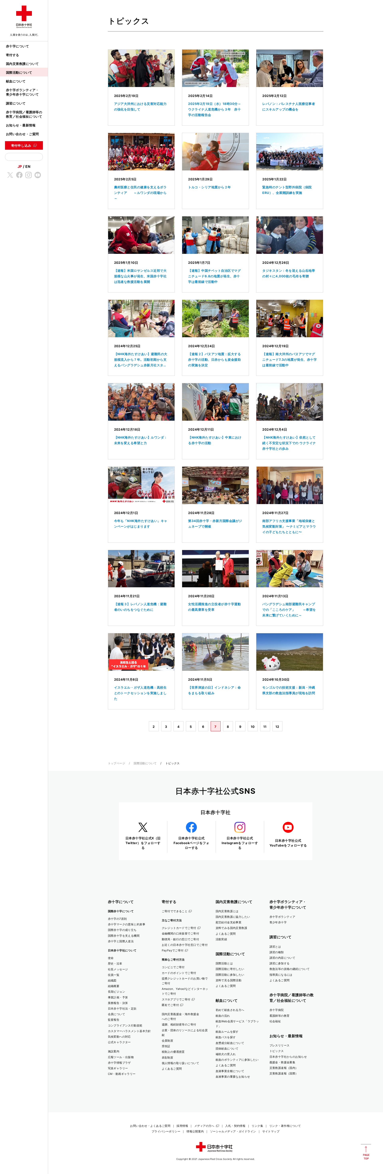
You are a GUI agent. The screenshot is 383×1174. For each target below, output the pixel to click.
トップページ (116, 763)
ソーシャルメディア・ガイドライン (233, 1131)
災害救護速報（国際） (283, 1073)
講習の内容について (282, 957)
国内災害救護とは (227, 911)
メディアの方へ (204, 1125)
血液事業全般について (230, 1071)
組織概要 (113, 986)
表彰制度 (167, 1057)
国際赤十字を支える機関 (124, 935)
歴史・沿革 (115, 963)
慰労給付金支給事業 (229, 922)
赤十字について (17, 46)
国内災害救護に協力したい (233, 916)
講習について (16, 103)
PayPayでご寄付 (173, 950)
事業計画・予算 (118, 997)
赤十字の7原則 (117, 918)
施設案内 (113, 1051)
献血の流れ (223, 1015)
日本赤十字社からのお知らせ (288, 1056)
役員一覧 (113, 975)
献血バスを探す (226, 1037)
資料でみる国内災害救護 (231, 928)
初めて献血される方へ (230, 1010)
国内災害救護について (22, 64)
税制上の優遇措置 (173, 1051)
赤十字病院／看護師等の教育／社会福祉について (24, 114)
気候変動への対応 (119, 1036)
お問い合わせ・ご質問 (22, 134)
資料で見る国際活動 (229, 980)
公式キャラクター (119, 1042)
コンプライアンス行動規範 (125, 1025)
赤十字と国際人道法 (121, 941)
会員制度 (167, 1040)
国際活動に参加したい (230, 974)
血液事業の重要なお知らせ (233, 1076)
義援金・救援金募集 (282, 1062)
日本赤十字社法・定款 (122, 1008)
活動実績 (221, 939)
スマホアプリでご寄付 (176, 999)
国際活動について (19, 72)
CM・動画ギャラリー (122, 1073)
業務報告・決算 (118, 1003)
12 (277, 727)
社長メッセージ (118, 969)
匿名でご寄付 (170, 1005)
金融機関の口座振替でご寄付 (180, 933)
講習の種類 (276, 952)
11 (265, 727)
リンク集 (257, 1125)
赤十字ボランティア (282, 916)
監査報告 (113, 1019)
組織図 (112, 980)
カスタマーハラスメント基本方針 (129, 1031)
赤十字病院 (276, 1010)
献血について (16, 81)
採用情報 (182, 1125)
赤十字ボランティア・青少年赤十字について (22, 92)
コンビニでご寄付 (173, 967)
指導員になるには (280, 974)
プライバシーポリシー (166, 1131)
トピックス (276, 1051)
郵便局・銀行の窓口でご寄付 (180, 939)
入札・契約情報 (235, 1125)
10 (253, 727)
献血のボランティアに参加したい (237, 1059)
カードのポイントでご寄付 (179, 973)
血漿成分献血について (230, 1043)
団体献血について (227, 1048)
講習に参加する (279, 963)
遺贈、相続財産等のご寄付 (179, 1024)
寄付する (12, 55)
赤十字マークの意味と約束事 (126, 924)
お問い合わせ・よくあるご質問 (150, 1125)
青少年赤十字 (278, 922)
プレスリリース (279, 1045)
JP (20, 166)
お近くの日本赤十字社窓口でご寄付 (185, 944)
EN (27, 166)
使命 (111, 958)
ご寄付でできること (175, 911)
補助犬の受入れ (226, 1054)
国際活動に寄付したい (230, 969)
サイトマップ (271, 1131)
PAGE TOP (366, 1152)
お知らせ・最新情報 (21, 125)
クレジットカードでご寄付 (179, 928)
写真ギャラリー (118, 1068)
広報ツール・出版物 (121, 1057)
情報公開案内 (195, 1131)
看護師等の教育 (279, 1015)
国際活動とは (224, 963)
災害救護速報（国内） (283, 1067)
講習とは (275, 946)
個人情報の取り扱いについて (180, 1063)
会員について (116, 1014)
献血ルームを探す (227, 1031)
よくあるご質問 (172, 1068)
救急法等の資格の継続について (289, 969)
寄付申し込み (21, 146)
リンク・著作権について (285, 1125)
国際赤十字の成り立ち (122, 930)
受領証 (166, 1046)
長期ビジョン (116, 991)
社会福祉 (275, 1021)
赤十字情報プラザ (119, 1062)
